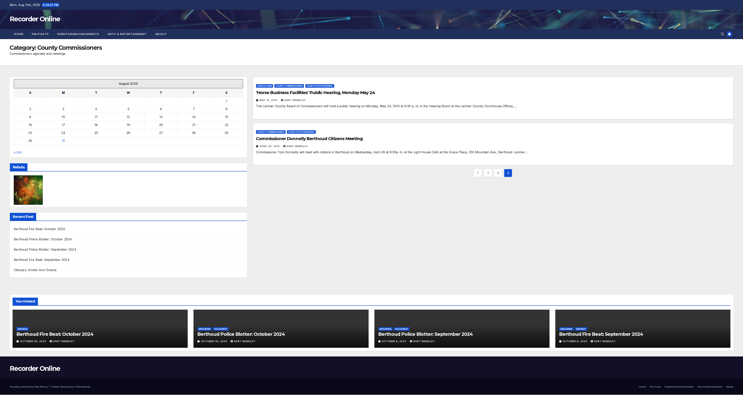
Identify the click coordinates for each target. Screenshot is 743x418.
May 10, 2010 (269, 100)
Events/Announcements (78, 34)
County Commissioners (289, 86)
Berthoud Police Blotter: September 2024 (45, 249)
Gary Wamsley (295, 100)
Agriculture (264, 86)
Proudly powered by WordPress (29, 386)
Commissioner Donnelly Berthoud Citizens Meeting (309, 138)
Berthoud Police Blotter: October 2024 (43, 239)
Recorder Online (35, 19)
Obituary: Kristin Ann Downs (35, 270)
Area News (205, 329)
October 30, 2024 (33, 341)
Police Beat (220, 329)
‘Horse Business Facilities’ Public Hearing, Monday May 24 (315, 92)
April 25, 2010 (270, 146)
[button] (722, 34)
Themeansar (82, 386)
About (161, 34)
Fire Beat (23, 329)
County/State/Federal (319, 86)
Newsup (65, 386)
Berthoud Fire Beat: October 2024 (39, 229)
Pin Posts (40, 34)
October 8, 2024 (394, 341)
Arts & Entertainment (127, 34)
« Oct (17, 152)
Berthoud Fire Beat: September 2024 (41, 260)
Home (18, 34)
